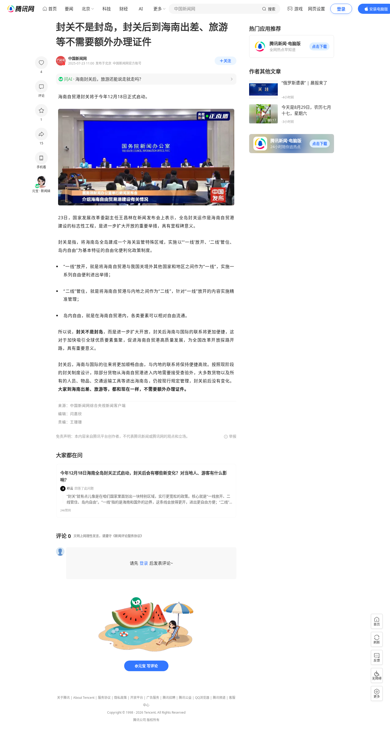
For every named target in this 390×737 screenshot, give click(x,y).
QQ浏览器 (202, 697)
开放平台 (136, 697)
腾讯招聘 (169, 697)
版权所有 (153, 720)
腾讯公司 (139, 720)
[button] (319, 46)
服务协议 (104, 697)
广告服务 (152, 697)
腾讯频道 (219, 697)
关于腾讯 (63, 697)
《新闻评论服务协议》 (128, 536)
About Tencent (83, 697)
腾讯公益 (185, 697)
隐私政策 (120, 697)
